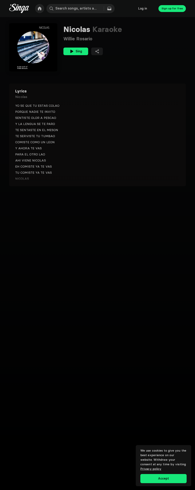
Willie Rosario (77, 38)
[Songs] (109, 8)
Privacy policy (150, 469)
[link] (39, 8)
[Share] (97, 51)
